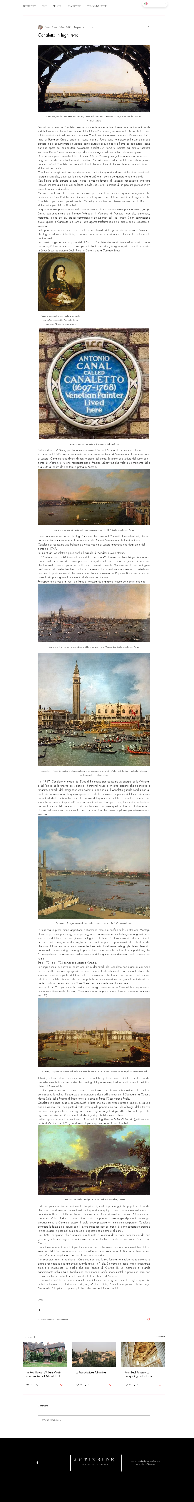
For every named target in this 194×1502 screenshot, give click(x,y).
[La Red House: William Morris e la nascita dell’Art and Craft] (45, 1354)
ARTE (44, 6)
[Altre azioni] (148, 27)
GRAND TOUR (74, 6)
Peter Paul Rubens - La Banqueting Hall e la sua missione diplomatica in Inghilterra (139, 1374)
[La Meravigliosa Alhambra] (94, 1354)
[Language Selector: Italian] (155, 3)
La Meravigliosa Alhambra (91, 1372)
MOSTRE (57, 6)
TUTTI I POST (29, 6)
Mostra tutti (160, 1336)
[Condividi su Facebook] (39, 1310)
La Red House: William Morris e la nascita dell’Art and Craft (44, 1374)
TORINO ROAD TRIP (97, 6)
